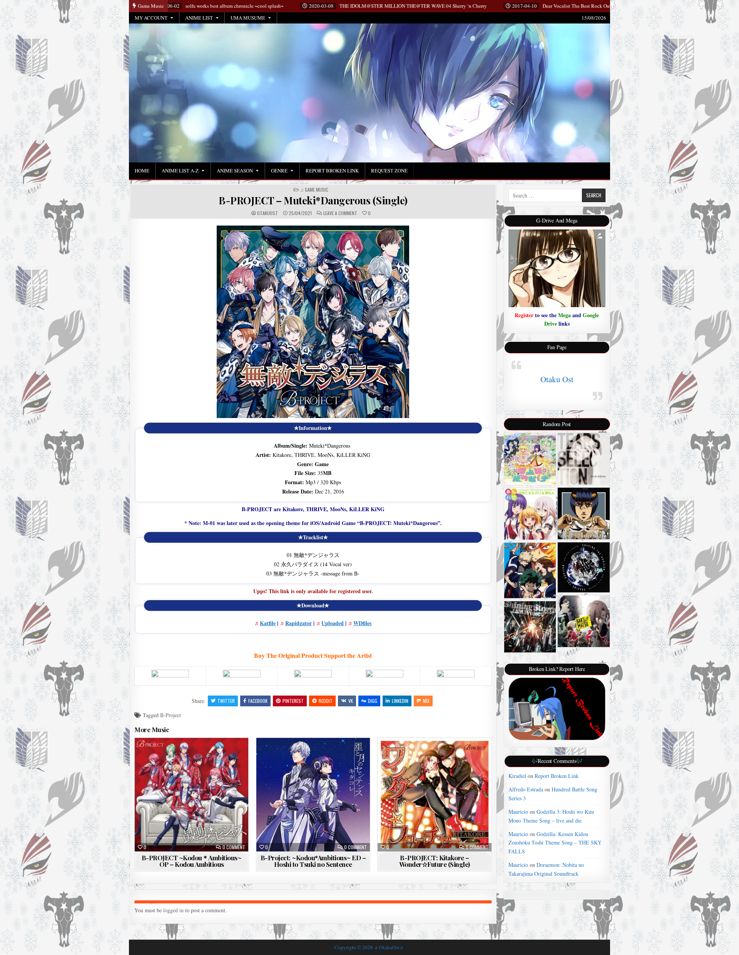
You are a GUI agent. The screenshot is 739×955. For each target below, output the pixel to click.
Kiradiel (517, 775)
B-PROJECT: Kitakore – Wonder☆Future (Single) (434, 860)
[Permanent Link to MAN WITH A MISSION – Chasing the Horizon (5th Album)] (584, 567)
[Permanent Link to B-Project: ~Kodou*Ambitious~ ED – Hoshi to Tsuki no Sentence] (313, 794)
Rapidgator (298, 623)
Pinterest (293, 700)
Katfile (268, 623)
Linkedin (400, 700)
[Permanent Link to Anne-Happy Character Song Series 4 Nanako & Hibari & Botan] (530, 514)
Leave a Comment (340, 213)
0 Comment (233, 847)
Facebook (258, 700)
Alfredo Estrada (525, 789)
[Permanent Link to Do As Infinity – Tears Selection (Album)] (584, 459)
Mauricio (518, 811)
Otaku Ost (556, 379)
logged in (173, 910)
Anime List (199, 17)
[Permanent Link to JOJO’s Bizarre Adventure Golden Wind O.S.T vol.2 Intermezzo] (584, 513)
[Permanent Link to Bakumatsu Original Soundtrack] (584, 621)
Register (524, 315)
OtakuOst (267, 213)
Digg (372, 700)
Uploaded (332, 623)
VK (350, 700)
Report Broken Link (332, 170)
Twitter (226, 700)
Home (142, 170)
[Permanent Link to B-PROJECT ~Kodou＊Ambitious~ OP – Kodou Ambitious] (191, 794)
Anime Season (235, 170)
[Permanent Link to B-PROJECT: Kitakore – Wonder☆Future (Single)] (434, 794)
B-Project (170, 715)
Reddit (326, 700)
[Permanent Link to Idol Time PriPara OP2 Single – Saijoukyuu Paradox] (530, 459)
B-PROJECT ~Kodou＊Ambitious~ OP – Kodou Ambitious (192, 860)
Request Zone (389, 170)
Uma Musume (248, 17)
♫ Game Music (314, 189)
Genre (279, 170)
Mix (426, 700)
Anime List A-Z (180, 170)
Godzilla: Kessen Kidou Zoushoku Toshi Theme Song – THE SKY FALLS (555, 842)
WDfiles (362, 623)
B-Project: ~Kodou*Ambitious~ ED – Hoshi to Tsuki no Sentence (313, 860)
